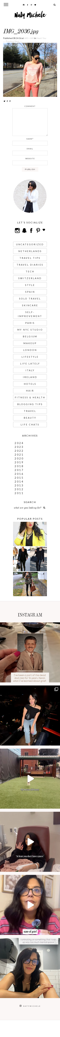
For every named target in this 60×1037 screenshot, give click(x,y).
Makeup (30, 343)
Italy (30, 370)
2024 (19, 443)
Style (30, 285)
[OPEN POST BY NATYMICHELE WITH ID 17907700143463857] (30, 842)
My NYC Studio (30, 329)
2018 (19, 466)
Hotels (30, 383)
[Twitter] (4, 101)
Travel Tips (30, 258)
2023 (19, 447)
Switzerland (30, 278)
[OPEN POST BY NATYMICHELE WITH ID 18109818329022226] (30, 905)
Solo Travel (30, 298)
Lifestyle (30, 356)
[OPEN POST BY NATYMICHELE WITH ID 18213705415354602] (30, 715)
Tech (30, 271)
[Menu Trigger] (6, 4)
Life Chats (30, 424)
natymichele (30, 625)
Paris (30, 322)
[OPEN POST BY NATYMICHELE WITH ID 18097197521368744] (30, 652)
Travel (30, 411)
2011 (19, 493)
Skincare (30, 305)
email (30, 149)
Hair (30, 390)
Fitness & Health (30, 397)
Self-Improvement (30, 314)
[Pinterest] (10, 101)
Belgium (30, 336)
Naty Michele (30, 16)
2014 (19, 481)
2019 (19, 462)
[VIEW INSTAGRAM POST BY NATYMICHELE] (57, 678)
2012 (19, 489)
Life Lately (30, 363)
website (30, 159)
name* (30, 139)
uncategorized (30, 244)
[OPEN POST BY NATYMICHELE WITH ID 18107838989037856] (30, 968)
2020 (19, 458)
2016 (19, 473)
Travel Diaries (30, 264)
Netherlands (30, 251)
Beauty (30, 417)
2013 (19, 485)
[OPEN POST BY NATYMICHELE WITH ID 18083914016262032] (30, 779)
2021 (19, 454)
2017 (19, 470)
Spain (30, 291)
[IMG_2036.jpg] (30, 69)
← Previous (8, 41)
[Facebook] (7, 101)
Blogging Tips (30, 404)
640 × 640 (29, 38)
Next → (18, 41)
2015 (19, 477)
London (30, 350)
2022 (19, 450)
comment (30, 106)
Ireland (30, 377)
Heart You (41, 38)
